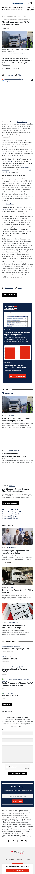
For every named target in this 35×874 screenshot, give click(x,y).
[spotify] (26, 840)
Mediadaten (9, 859)
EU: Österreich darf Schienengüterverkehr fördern (14, 455)
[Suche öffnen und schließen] (27, 2)
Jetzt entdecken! (17, 870)
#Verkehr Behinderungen (9, 512)
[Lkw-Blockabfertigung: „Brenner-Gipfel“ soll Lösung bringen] (17, 475)
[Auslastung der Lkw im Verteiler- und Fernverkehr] (17, 352)
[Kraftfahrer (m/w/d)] (8, 693)
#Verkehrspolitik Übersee (10, 518)
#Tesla (11, 587)
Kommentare (9, 75)
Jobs (28, 859)
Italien (10, 161)
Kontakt (20, 859)
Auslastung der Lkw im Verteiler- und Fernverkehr (15, 366)
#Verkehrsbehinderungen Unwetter (13, 514)
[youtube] (13, 840)
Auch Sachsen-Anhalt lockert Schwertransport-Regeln (14, 626)
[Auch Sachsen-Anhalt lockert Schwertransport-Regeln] (17, 611)
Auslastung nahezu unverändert (12, 370)
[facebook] (8, 840)
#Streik (21, 512)
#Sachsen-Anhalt (13, 622)
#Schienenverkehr (14, 450)
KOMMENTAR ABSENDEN (17, 773)
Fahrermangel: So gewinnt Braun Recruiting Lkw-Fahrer (15, 552)
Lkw (3, 153)
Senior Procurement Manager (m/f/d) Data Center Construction (17, 684)
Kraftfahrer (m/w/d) (10, 695)
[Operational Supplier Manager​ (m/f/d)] (12, 667)
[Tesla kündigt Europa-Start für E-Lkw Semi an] (17, 576)
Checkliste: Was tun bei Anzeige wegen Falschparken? (17, 333)
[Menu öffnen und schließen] (3, 2)
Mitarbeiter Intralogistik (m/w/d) (15, 649)
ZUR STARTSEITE (9, 295)
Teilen (19, 75)
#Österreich (7, 393)
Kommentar (5, 744)
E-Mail (3, 729)
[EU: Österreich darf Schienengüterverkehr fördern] (17, 439)
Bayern (25, 209)
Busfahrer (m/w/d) (9, 659)
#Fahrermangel (13, 547)
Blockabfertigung (22, 122)
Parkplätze (9, 204)
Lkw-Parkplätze (6, 209)
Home (3, 16)
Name (3, 737)
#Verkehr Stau (15, 510)
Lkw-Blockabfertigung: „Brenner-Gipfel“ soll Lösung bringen (16, 490)
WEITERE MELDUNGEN (10, 503)
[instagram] (17, 840)
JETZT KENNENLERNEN (17, 376)
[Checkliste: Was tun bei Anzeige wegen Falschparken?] (17, 319)
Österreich (5, 170)
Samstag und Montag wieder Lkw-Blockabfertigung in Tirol (16, 419)
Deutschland (25, 168)
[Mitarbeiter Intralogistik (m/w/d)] (11, 646)
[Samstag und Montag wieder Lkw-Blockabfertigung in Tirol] (17, 404)
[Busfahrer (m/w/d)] (7, 656)
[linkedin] (22, 840)
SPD (19, 207)
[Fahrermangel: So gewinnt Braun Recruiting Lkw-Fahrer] (17, 536)
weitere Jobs (7, 704)
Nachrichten (10, 16)
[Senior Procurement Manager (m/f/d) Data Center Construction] (17, 680)
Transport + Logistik (20, 16)
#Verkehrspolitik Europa (9, 516)
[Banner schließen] (30, 866)
